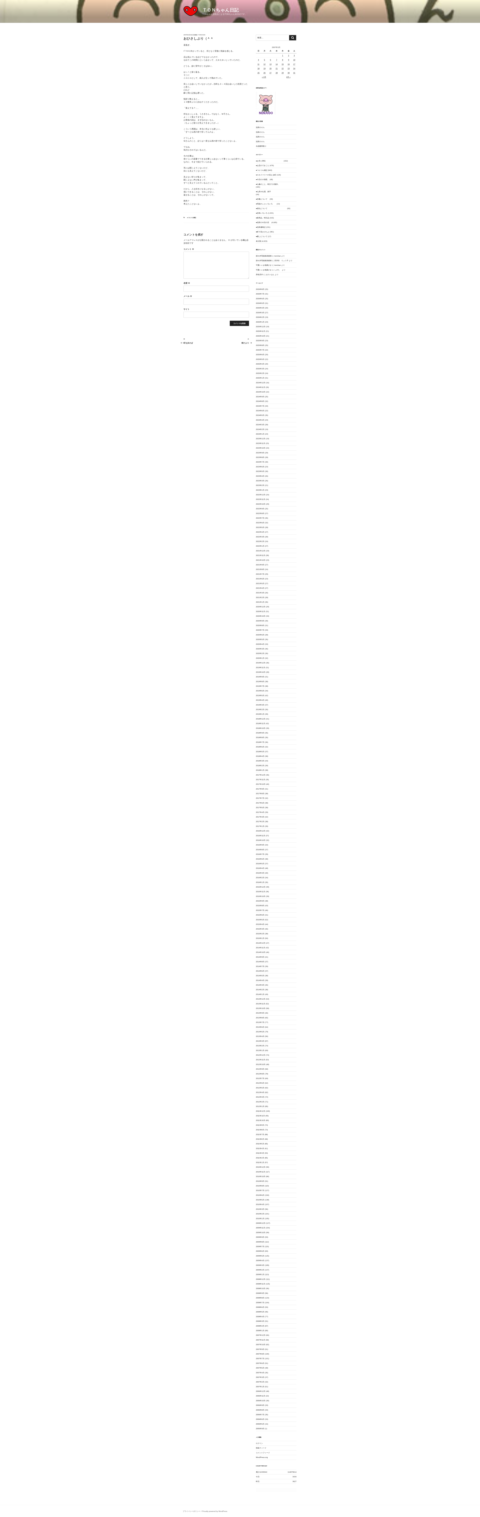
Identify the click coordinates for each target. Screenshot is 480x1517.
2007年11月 (260, 1340)
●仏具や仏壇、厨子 (275, 192)
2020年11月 (260, 611)
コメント (189, 249)
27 (271, 73)
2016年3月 (260, 873)
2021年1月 (260, 602)
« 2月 (264, 77)
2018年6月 (260, 747)
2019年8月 (260, 682)
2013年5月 (260, 1032)
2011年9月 (260, 1125)
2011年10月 (260, 1120)
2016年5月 (260, 864)
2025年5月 (260, 359)
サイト (187, 309)
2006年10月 (260, 1401)
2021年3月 (260, 593)
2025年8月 (260, 345)
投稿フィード (261, 1448)
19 (265, 68)
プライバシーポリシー (191, 1511)
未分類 (258, 241)
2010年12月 (260, 1167)
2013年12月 (260, 999)
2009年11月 (260, 1228)
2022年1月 (260, 546)
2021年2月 (260, 597)
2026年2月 (260, 317)
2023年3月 (260, 481)
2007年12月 (260, 1335)
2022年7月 (260, 518)
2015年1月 (260, 938)
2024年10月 (260, 392)
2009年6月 (260, 1251)
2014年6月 (260, 971)
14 (277, 64)
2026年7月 (260, 294)
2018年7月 (260, 742)
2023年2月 (260, 485)
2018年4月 (260, 756)
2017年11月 (260, 780)
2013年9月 (260, 1013)
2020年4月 (260, 644)
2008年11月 (260, 1284)
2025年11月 (260, 331)
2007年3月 (260, 1377)
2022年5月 (260, 527)
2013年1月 (260, 1050)
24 (294, 68)
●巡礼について (271, 208)
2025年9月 (260, 341)
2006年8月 (260, 1410)
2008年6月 (260, 1307)
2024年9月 (260, 397)
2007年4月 (260, 1373)
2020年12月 (260, 607)
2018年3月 (260, 761)
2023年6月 (260, 467)
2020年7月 (260, 630)
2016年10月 (260, 840)
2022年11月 (260, 499)
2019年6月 (260, 691)
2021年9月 (260, 565)
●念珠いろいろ (261, 213)
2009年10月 (260, 1233)
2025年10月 (260, 336)
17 (294, 64)
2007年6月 (260, 1363)
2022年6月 (260, 523)
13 (271, 64)
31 (294, 73)
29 (283, 73)
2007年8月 (260, 1354)
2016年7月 (260, 854)
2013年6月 (260, 1027)
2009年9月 (260, 1237)
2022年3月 (260, 537)
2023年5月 (260, 471)
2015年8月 (260, 906)
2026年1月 (260, 322)
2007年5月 (260, 1368)
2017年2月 (260, 822)
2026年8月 (260, 289)
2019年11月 (260, 668)
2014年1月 (260, 994)
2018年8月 (260, 737)
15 (283, 64)
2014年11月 (260, 948)
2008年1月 (260, 1331)
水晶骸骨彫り (261, 146)
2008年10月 (260, 1288)
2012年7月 (260, 1078)
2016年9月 (260, 845)
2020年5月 (260, 639)
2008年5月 (260, 1312)
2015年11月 (260, 892)
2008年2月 (260, 1326)
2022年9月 (260, 509)
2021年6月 (260, 579)
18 (259, 68)
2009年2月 (260, 1270)
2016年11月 (260, 836)
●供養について (262, 199)
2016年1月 (260, 882)
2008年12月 (260, 1279)
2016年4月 (260, 868)
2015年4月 (260, 924)
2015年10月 (260, 896)
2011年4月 (260, 1148)
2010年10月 (260, 1176)
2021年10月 (260, 560)
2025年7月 (260, 350)
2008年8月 (260, 1298)
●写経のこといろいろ (266, 204)
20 (271, 68)
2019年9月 (260, 677)
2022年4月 (260, 532)
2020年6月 (260, 635)
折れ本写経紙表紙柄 (264, 256)
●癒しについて (261, 236)
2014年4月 (260, 980)
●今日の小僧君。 (262, 179)
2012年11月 (260, 1060)
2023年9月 (260, 453)
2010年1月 (260, 1219)
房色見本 (259, 275)
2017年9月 (260, 789)
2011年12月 (260, 1111)
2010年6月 (260, 1195)
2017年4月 (260, 812)
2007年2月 (260, 1382)
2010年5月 (260, 1200)
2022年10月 (260, 504)
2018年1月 (260, 770)
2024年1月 (260, 434)
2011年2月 (260, 1158)
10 (294, 60)
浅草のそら (260, 127)
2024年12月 (260, 383)
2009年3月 (260, 1265)
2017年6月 (260, 803)
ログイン (259, 1443)
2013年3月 (260, 1041)
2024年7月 (260, 406)
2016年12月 (260, 831)
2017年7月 (260, 798)
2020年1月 (260, 658)
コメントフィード (263, 1453)
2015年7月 (260, 910)
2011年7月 (260, 1134)
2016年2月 (260, 878)
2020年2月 (260, 653)
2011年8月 (260, 1130)
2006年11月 (260, 1396)
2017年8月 (260, 794)
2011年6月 (260, 1139)
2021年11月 (260, 555)
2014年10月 (260, 952)
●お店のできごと (262, 165)
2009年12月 (260, 1223)
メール (188, 296)
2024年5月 (260, 415)
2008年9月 (260, 1293)
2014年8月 (260, 962)
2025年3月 (260, 369)
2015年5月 (260, 920)
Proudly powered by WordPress (214, 1511)
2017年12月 (260, 775)
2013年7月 (260, 1022)
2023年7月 (260, 462)
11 (258, 64)
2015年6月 (260, 915)
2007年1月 (260, 1387)
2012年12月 (260, 1055)
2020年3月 (260, 649)
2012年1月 (260, 1106)
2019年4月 (260, 700)
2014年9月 (260, 957)
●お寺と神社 (269, 161)
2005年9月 (260, 1429)
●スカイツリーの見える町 (266, 175)
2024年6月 (260, 411)
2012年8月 (260, 1074)
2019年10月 (260, 672)
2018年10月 (260, 728)
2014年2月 (260, 990)
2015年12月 (260, 887)
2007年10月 (260, 1345)
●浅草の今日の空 (263, 222)
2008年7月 (260, 1303)
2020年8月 (260, 625)
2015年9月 (260, 901)
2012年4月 (260, 1092)
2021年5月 (260, 583)
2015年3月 (260, 929)
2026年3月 (260, 313)
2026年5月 (260, 303)
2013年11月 (260, 1004)
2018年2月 (260, 766)
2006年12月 (260, 1391)
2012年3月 (260, 1097)
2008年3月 (260, 1321)
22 (283, 68)
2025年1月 (260, 378)
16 (289, 64)
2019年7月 (260, 686)
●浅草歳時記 (261, 227)
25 (259, 73)
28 (277, 73)
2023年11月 (260, 443)
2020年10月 (260, 616)
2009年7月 (260, 1246)
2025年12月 (260, 327)
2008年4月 (260, 1317)
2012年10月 (260, 1064)
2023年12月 (260, 439)
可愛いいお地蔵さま (264, 265)
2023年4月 (260, 476)
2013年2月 (260, 1046)
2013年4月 (260, 1036)
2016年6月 (260, 859)
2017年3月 (260, 817)
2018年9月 (260, 733)
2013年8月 (260, 1018)
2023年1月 (260, 490)
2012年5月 (260, 1088)
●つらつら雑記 (191, 217)
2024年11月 (260, 387)
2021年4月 (260, 588)
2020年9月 (260, 621)
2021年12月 (260, 551)
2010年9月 (260, 1181)
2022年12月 (260, 495)
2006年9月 (260, 1405)
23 (289, 68)
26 (265, 73)
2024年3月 (260, 425)
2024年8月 (260, 401)
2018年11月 (260, 723)
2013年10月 (260, 1008)
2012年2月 (260, 1102)
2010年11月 (260, 1172)
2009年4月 (260, 1260)
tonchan (201, 35)
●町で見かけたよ (262, 232)
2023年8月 (260, 457)
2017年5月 (260, 808)
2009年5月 (260, 1256)
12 (265, 64)
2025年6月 (260, 355)
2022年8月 (260, 513)
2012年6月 (260, 1083)
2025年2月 (260, 373)
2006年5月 (260, 1424)
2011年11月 (260, 1116)
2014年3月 (260, 985)
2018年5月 (260, 752)
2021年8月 (260, 569)
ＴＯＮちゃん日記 (220, 9)
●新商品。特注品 (262, 218)
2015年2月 (260, 934)
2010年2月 (260, 1214)
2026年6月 (260, 299)
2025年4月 (260, 364)
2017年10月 (260, 784)
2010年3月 (260, 1209)
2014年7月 (260, 966)
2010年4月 (260, 1204)
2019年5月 (260, 695)
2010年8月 (260, 1186)
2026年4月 (260, 308)
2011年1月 (260, 1162)
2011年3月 (260, 1153)
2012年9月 (260, 1069)
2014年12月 (260, 943)
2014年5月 (260, 976)
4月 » (288, 77)
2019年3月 (260, 705)
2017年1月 (260, 826)
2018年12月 (260, 719)
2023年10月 (260, 448)
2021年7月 (260, 574)
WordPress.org (262, 1457)
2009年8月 (260, 1242)
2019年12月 (260, 663)
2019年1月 (260, 714)
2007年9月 (260, 1349)
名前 (187, 283)
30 (289, 73)
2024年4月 (260, 420)
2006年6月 (260, 1419)
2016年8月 (260, 850)
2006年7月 (260, 1415)
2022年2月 (260, 541)
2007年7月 (260, 1359)
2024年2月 (260, 429)
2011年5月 (260, 1144)
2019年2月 (260, 709)
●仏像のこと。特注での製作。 (274, 184)
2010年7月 (260, 1190)
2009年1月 (260, 1274)
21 (277, 68)
